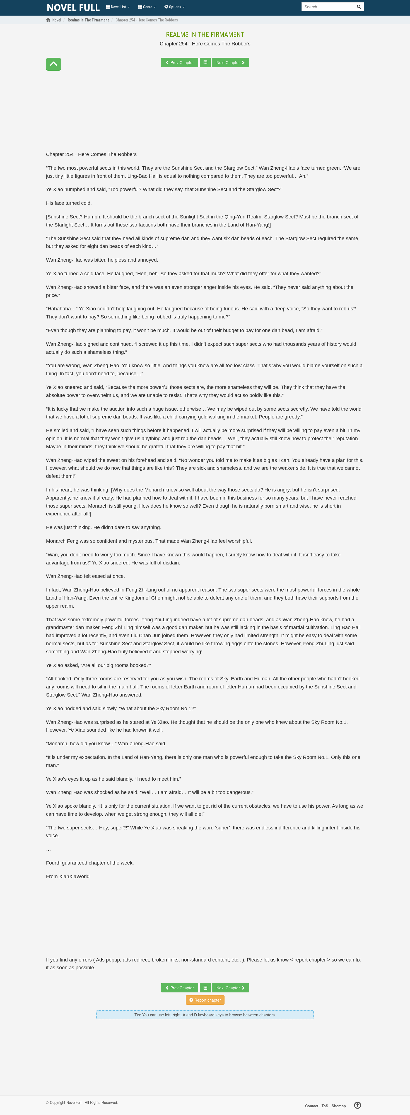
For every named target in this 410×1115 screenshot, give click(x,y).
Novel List (118, 7)
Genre (147, 7)
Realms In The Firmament (205, 34)
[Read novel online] (73, 8)
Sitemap (339, 1105)
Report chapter (207, 1000)
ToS (325, 1105)
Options (175, 7)
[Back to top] (357, 1106)
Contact (311, 1105)
